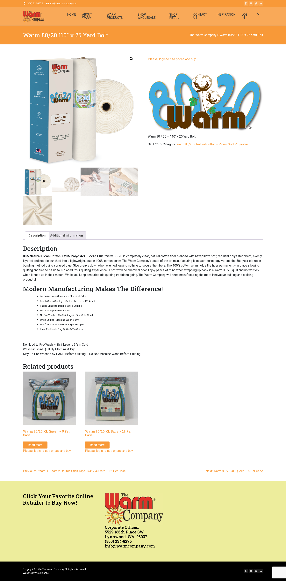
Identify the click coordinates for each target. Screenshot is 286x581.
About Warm (87, 16)
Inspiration (226, 14)
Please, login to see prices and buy (172, 59)
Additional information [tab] (66, 235)
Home (71, 14)
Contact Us (200, 16)
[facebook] (246, 3)
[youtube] (251, 3)
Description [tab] (37, 235)
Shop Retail (174, 16)
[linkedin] (260, 3)
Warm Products (115, 16)
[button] (131, 58)
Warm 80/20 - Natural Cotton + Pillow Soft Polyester (212, 144)
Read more (35, 445)
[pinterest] (256, 3)
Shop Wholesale (146, 16)
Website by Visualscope (36, 573)
